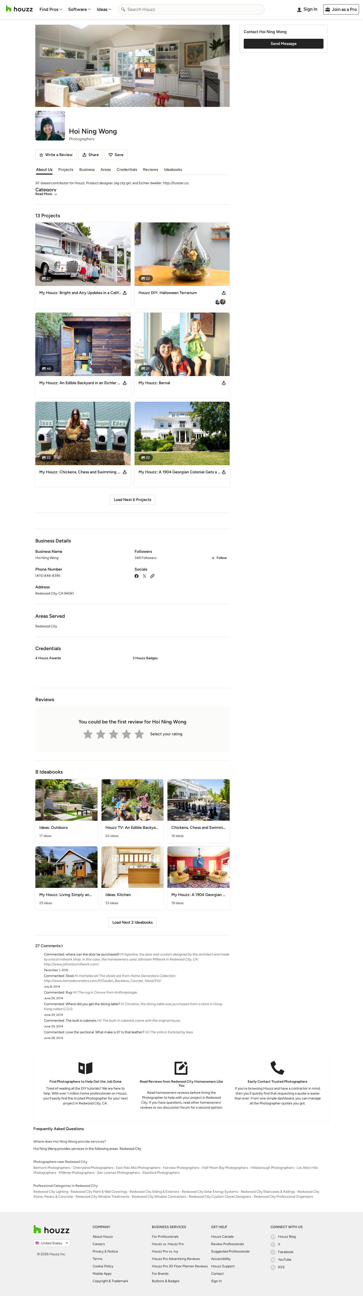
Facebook (285, 1252)
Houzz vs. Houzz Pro (168, 1244)
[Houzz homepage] (19, 8)
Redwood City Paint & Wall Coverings (99, 1192)
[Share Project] (125, 293)
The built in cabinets (81, 1020)
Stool (70, 976)
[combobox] (191, 9)
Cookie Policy (103, 1266)
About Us (44, 169)
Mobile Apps (102, 1274)
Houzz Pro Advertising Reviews (176, 1259)
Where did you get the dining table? (93, 1004)
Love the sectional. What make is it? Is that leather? (105, 1032)
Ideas (102, 9)
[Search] (123, 9)
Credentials (127, 169)
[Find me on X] (144, 575)
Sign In (216, 1281)
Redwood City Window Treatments (102, 1197)
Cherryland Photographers (93, 1168)
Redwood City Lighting (50, 1192)
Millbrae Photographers (77, 1173)
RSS (281, 1267)
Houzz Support (223, 1266)
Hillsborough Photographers (272, 1168)
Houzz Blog (287, 1237)
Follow (222, 558)
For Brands (160, 1274)
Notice (112, 1251)
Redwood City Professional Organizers (283, 1197)
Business (87, 169)
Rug (69, 992)
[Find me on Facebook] (137, 575)
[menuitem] (51, 9)
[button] (132, 668)
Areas (106, 169)
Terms (97, 1259)
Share (93, 154)
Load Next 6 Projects (132, 499)
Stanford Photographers (161, 1173)
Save (119, 154)
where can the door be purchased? (93, 954)
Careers (99, 1244)
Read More (43, 194)
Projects (65, 169)
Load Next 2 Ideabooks (132, 922)
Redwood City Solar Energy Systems (210, 1192)
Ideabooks (173, 169)
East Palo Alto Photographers (138, 1168)
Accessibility (221, 1259)
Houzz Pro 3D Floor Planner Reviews (180, 1266)
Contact (217, 1274)
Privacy (98, 1251)
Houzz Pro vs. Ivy (165, 1251)
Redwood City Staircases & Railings (268, 1192)
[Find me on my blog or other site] (152, 575)
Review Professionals (227, 1244)
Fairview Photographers (181, 1168)
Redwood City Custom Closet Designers (220, 1197)
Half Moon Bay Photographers (225, 1168)
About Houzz (103, 1237)
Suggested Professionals (230, 1251)
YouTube (284, 1259)
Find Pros (49, 9)
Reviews (150, 169)
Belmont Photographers (51, 1168)
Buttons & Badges (166, 1281)
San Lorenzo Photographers (118, 1173)
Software (77, 9)
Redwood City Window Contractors (159, 1197)
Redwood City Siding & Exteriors (154, 1192)
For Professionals (165, 1237)
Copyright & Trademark (110, 1281)
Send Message (284, 43)
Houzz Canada (222, 1237)
